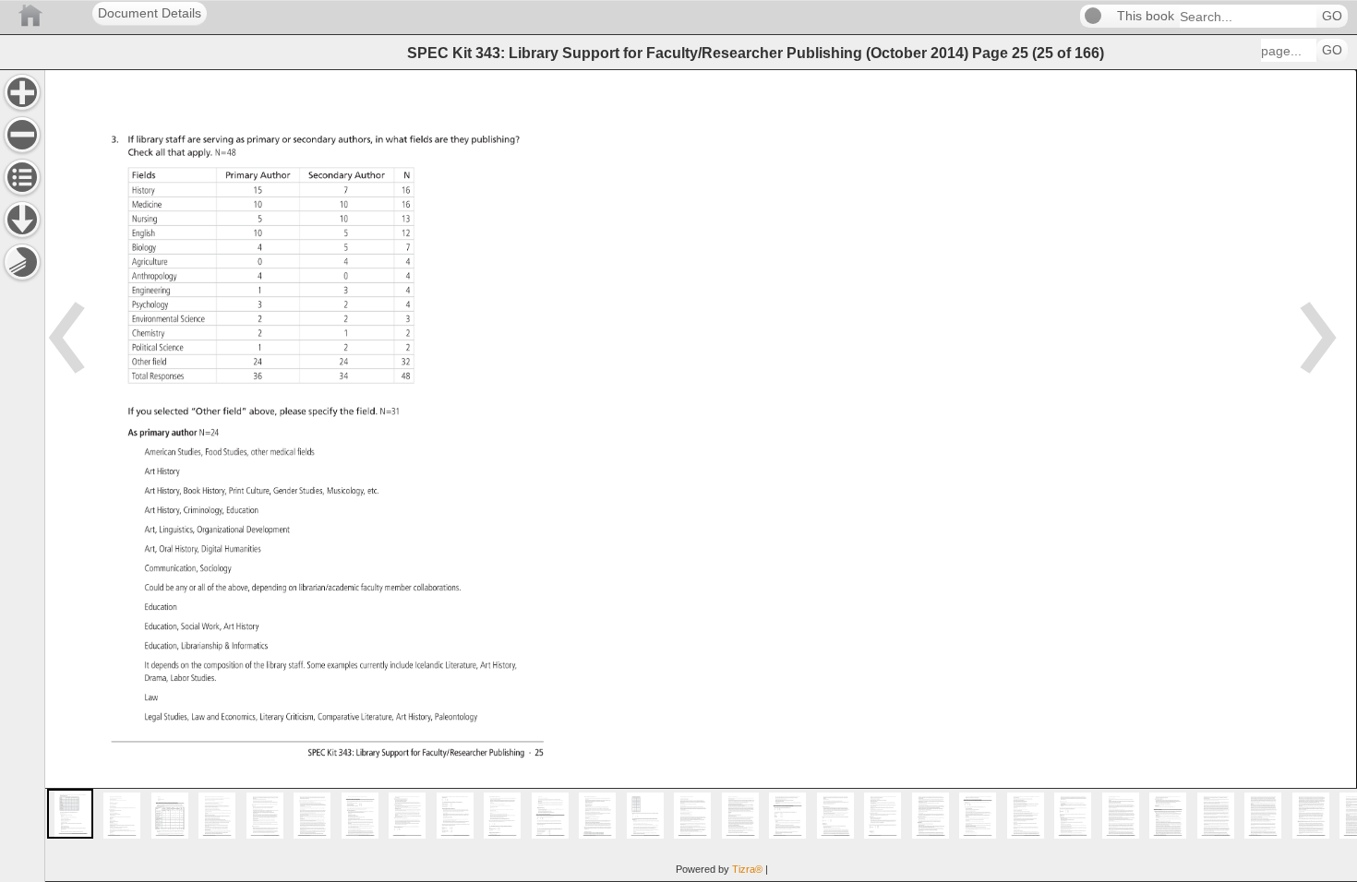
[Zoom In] (22, 92)
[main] (700, 475)
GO (1332, 16)
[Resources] (22, 219)
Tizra (747, 869)
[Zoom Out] (22, 134)
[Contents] (22, 177)
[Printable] (22, 262)
